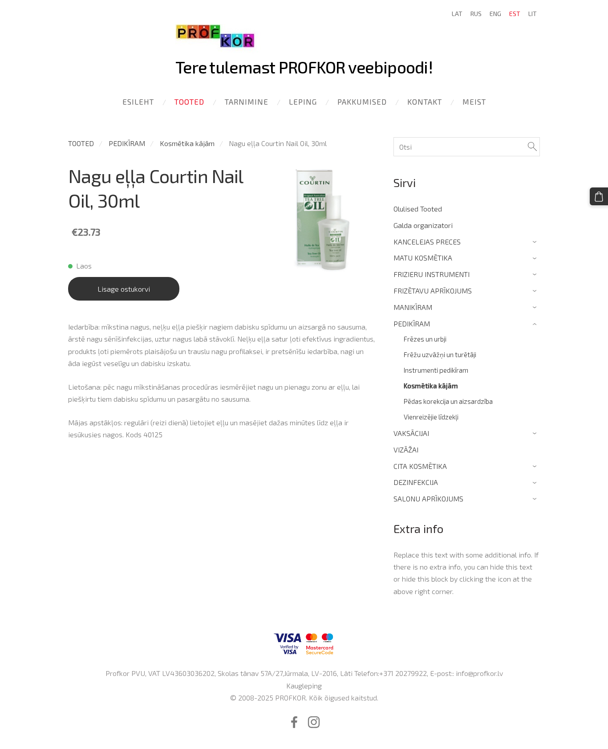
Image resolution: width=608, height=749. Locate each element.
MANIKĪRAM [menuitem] (412, 307)
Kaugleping (304, 685)
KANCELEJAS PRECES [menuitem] (427, 241)
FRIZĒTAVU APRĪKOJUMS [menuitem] (432, 290)
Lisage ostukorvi (123, 289)
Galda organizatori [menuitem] (423, 225)
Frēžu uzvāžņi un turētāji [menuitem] (440, 354)
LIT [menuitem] (532, 13)
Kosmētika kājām (187, 143)
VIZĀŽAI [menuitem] (405, 449)
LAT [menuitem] (457, 13)
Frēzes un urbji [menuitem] (425, 339)
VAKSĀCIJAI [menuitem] (411, 433)
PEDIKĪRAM (127, 143)
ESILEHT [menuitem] (138, 101)
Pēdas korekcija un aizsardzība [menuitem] (448, 401)
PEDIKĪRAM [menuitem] (411, 323)
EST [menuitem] (514, 13)
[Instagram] (314, 722)
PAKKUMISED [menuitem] (362, 101)
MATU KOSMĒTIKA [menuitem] (422, 257)
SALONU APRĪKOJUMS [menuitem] (428, 498)
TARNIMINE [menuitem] (246, 101)
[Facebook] (294, 722)
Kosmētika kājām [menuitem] (431, 386)
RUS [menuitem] (476, 13)
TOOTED (81, 143)
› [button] (536, 242)
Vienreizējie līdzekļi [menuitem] (431, 417)
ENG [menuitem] (495, 13)
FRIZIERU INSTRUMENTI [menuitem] (431, 274)
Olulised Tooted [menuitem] (417, 208)
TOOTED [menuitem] (189, 101)
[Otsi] (532, 147)
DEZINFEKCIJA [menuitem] (415, 482)
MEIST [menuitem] (474, 101)
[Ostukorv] (599, 196)
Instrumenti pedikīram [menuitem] (436, 370)
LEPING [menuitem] (303, 101)
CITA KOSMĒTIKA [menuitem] (420, 466)
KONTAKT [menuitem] (424, 101)
